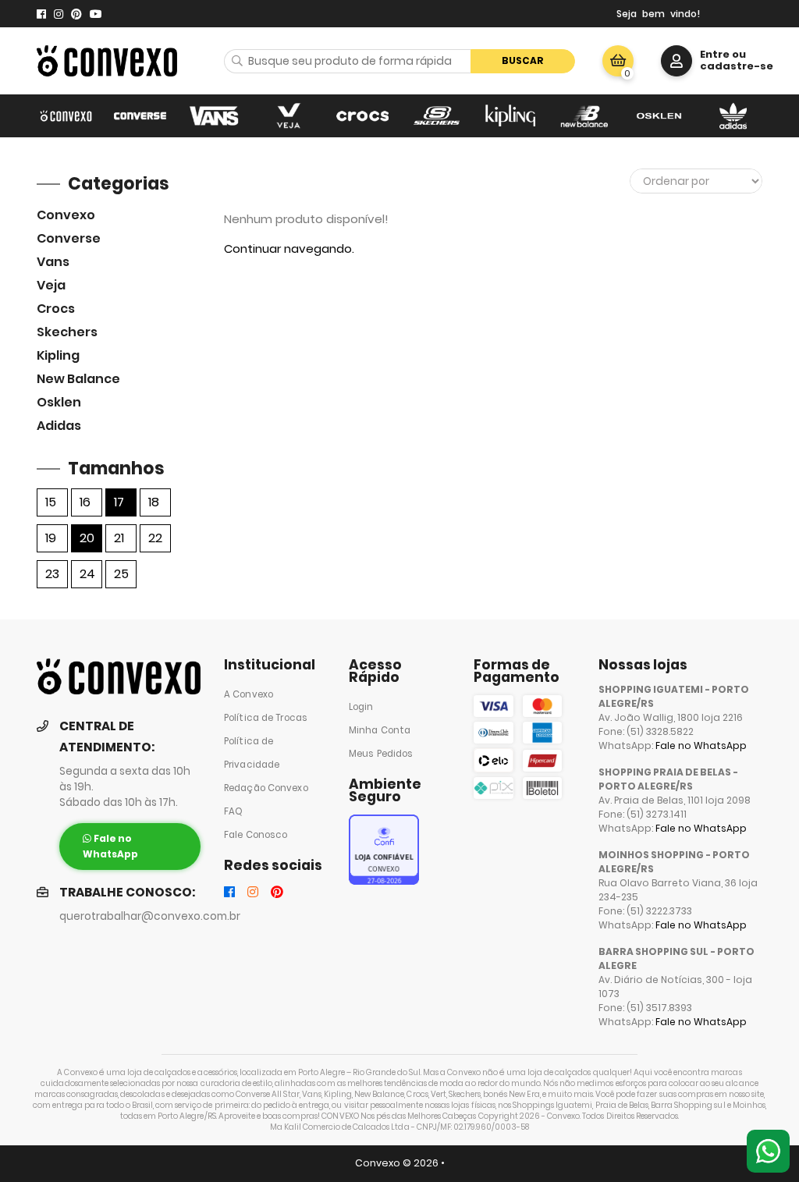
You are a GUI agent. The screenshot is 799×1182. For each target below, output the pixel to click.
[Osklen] (659, 115)
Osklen (59, 402)
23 (52, 574)
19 (50, 538)
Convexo (66, 215)
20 (87, 538)
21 (119, 538)
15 (50, 502)
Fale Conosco (255, 835)
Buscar (523, 60)
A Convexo (248, 694)
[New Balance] (585, 115)
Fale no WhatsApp (701, 745)
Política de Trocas (265, 718)
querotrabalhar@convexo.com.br (149, 916)
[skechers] (436, 115)
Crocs (56, 309)
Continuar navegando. (289, 248)
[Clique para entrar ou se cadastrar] (676, 60)
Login (361, 707)
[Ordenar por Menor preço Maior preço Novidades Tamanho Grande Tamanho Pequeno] (696, 181)
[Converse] (140, 115)
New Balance (78, 379)
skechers (67, 332)
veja (51, 285)
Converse (69, 238)
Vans (53, 262)
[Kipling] (510, 115)
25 (121, 574)
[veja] (288, 115)
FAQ (233, 811)
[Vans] (214, 115)
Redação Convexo (266, 788)
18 (153, 502)
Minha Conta (379, 730)
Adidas (59, 426)
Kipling (58, 355)
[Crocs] (362, 115)
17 (119, 502)
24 (87, 574)
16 (85, 502)
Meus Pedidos (381, 753)
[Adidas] (733, 115)
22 (155, 538)
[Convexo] (66, 115)
